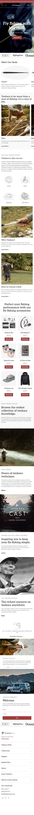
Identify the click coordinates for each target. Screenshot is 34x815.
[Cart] (31, 5)
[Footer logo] (8, 733)
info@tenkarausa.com (8, 794)
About (3, 768)
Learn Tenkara (6, 774)
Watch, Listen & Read (9, 780)
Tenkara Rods (6, 745)
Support (4, 756)
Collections (5, 751)
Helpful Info (5, 762)
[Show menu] (2, 5)
